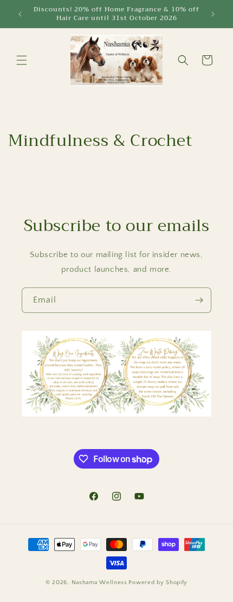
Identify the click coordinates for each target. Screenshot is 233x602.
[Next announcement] (213, 14)
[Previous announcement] (20, 14)
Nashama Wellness (99, 582)
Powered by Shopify (157, 582)
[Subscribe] (199, 300)
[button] (22, 60)
